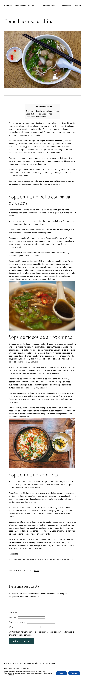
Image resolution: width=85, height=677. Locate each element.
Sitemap (77, 6)
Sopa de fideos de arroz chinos (39, 114)
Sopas (49, 559)
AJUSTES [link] (11, 675)
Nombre (13, 617)
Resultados (66, 6)
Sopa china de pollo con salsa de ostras (42, 111)
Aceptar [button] (61, 673)
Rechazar (74, 673)
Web (11, 627)
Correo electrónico (18, 622)
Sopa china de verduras (36, 117)
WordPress (26, 669)
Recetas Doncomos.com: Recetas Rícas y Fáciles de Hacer (30, 6)
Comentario (15, 612)
